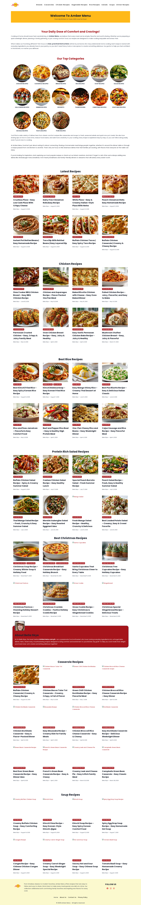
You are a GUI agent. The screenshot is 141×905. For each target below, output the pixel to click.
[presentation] (26, 184)
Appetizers (76, 196)
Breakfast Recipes (49, 196)
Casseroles (49, 5)
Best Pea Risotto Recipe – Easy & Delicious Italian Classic (114, 390)
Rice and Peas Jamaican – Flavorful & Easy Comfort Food (25, 431)
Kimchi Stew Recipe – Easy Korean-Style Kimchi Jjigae (53, 826)
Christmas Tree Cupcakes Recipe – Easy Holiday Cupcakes (114, 569)
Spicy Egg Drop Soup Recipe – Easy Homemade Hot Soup (114, 826)
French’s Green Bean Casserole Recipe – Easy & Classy (55, 774)
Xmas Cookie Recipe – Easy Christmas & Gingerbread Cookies (83, 610)
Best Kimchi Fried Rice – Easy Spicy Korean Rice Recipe (25, 390)
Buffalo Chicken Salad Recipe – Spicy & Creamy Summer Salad (25, 483)
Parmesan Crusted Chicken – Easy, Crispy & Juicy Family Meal (25, 335)
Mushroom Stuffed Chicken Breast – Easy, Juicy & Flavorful (113, 335)
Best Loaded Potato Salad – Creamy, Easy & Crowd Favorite (114, 523)
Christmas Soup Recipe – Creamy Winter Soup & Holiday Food (25, 569)
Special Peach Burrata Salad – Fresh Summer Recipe (83, 483)
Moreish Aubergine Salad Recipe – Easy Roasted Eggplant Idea (55, 523)
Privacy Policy (82, 897)
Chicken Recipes (63, 5)
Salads (105, 5)
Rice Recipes (94, 5)
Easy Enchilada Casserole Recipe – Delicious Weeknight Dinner (114, 733)
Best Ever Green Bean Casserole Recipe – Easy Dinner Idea (25, 774)
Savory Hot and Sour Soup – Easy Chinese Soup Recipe (85, 866)
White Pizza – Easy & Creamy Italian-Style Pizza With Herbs (83, 203)
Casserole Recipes (108, 237)
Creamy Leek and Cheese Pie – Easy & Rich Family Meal (84, 774)
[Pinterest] (114, 888)
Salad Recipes (18, 476)
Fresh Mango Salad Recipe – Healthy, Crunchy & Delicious (82, 523)
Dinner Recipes (122, 5)
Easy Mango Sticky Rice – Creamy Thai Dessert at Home (84, 390)
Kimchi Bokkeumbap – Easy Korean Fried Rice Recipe (54, 390)
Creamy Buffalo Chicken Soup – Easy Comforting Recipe (25, 826)
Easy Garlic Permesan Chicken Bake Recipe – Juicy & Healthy (83, 335)
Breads (39, 5)
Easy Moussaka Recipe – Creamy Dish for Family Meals (55, 733)
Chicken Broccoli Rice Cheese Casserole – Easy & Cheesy (84, 733)
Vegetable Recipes (79, 5)
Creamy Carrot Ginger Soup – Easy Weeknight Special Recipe (54, 866)
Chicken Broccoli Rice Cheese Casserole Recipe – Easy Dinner (114, 693)
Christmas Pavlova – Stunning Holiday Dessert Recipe (25, 610)
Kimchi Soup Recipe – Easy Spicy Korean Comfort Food (83, 826)
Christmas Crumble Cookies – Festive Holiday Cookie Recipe (55, 610)
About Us (63, 897)
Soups (112, 5)
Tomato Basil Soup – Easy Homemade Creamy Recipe (114, 866)
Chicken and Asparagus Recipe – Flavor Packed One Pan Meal (55, 295)
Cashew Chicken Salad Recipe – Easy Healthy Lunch (54, 483)
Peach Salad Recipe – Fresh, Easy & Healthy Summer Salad (112, 483)
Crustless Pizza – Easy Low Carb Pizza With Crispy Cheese (24, 203)
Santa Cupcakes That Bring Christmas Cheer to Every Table (84, 569)
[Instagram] (110, 888)
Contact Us (72, 897)
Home (56, 897)
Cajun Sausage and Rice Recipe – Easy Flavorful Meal (114, 431)
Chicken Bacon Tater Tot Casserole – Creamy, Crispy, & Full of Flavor (55, 693)
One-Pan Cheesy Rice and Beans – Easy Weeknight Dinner (85, 431)
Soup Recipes (31, 563)
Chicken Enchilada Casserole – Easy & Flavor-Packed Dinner (24, 733)
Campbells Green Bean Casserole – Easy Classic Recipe (114, 774)
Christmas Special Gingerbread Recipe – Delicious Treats (113, 610)
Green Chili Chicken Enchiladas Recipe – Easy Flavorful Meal (84, 693)
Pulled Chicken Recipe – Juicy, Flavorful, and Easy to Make (114, 295)
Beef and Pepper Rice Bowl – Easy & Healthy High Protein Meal (56, 431)
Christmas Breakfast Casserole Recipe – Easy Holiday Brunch (55, 569)
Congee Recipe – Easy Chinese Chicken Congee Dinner (25, 866)
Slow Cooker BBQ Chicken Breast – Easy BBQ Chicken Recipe (25, 295)
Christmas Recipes (19, 563)
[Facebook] (107, 888)
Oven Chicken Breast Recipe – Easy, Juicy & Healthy (54, 335)
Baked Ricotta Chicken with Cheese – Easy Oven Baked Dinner (84, 295)
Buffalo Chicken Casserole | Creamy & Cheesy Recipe (112, 243)
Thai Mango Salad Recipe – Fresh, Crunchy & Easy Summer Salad (25, 523)
